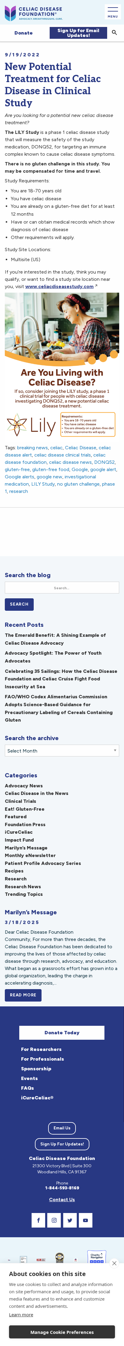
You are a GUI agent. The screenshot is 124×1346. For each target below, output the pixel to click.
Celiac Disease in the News (36, 793)
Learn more (21, 1314)
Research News (23, 886)
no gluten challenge (78, 484)
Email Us (62, 1128)
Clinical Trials (20, 801)
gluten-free (17, 469)
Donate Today (62, 1032)
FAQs (27, 1088)
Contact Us (62, 1199)
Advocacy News (24, 786)
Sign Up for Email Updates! (78, 33)
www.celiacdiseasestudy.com (59, 286)
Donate (23, 33)
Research (15, 879)
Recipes (14, 871)
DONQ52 (104, 462)
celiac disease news (70, 462)
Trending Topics (24, 894)
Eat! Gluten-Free (25, 809)
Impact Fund (19, 840)
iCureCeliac (19, 832)
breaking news (32, 447)
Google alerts (19, 477)
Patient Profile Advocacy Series (43, 863)
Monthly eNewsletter (30, 855)
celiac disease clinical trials (62, 455)
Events (29, 1078)
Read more (26, 995)
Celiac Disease (80, 447)
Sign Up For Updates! (62, 1144)
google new (49, 477)
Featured (15, 816)
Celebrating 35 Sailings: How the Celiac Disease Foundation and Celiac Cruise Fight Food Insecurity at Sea (61, 679)
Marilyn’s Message (26, 848)
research (18, 491)
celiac (56, 447)
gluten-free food (50, 469)
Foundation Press (25, 824)
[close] (114, 1263)
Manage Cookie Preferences (62, 1332)
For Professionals (42, 1059)
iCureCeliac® (37, 1098)
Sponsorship (36, 1069)
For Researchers (41, 1049)
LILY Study (43, 484)
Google (80, 469)
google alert (103, 469)
